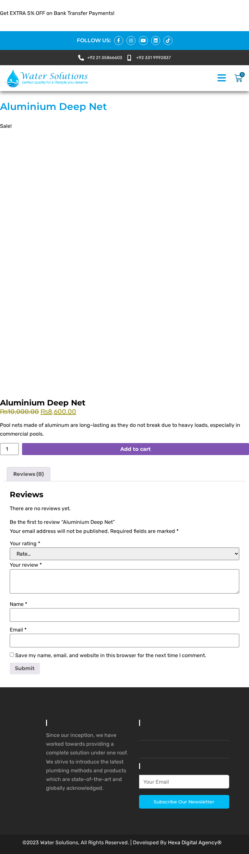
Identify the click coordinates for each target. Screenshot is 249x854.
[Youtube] (143, 40)
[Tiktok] (167, 40)
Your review (26, 565)
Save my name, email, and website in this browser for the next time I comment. (110, 655)
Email (18, 629)
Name (18, 604)
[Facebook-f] (118, 40)
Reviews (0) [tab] (28, 474)
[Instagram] (131, 40)
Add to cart (135, 449)
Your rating (25, 543)
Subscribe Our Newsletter (184, 802)
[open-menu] (221, 78)
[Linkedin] (155, 40)
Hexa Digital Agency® (194, 842)
